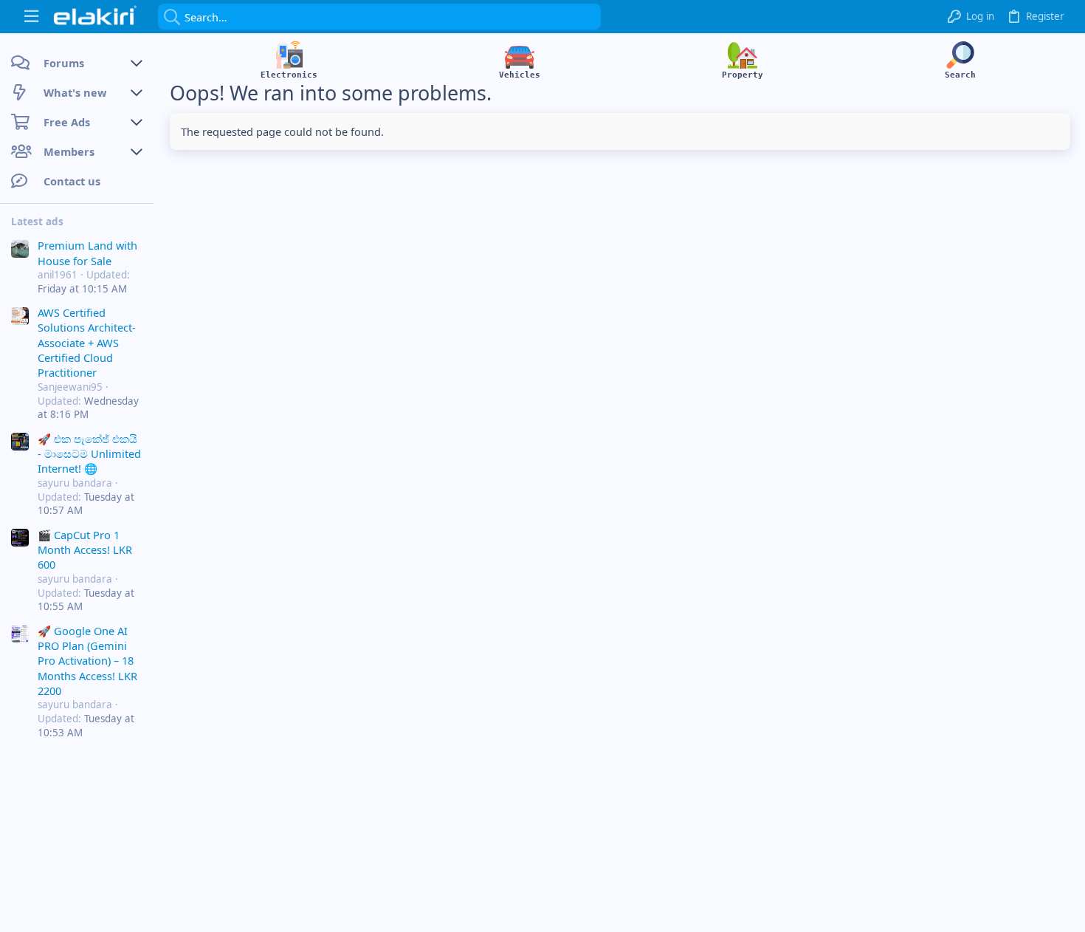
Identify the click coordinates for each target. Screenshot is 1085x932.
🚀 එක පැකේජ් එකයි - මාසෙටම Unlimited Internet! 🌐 (89, 453)
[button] (31, 17)
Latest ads (37, 221)
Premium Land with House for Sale (87, 252)
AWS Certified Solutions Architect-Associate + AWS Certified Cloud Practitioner (87, 342)
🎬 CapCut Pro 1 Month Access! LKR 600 (85, 549)
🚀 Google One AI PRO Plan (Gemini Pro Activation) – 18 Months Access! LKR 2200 (87, 661)
